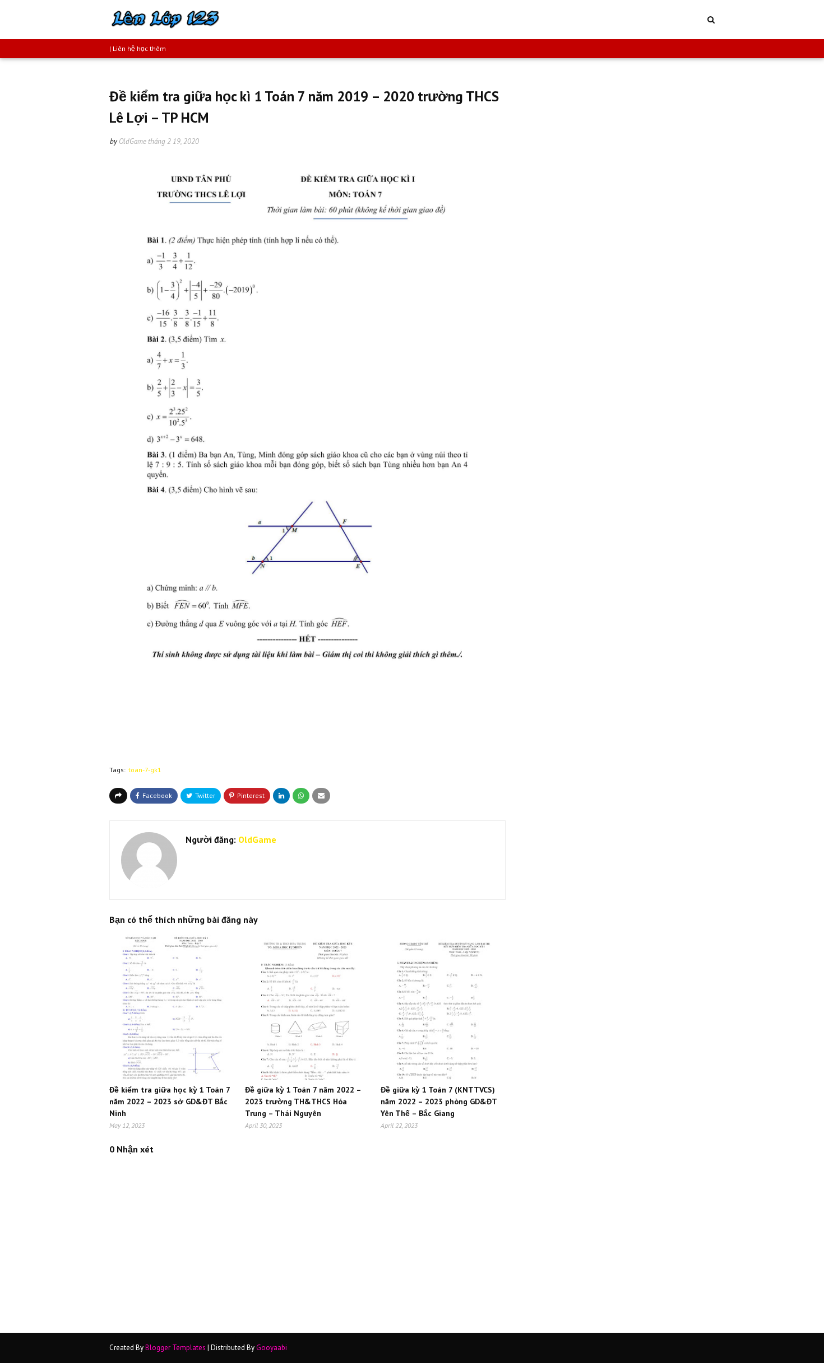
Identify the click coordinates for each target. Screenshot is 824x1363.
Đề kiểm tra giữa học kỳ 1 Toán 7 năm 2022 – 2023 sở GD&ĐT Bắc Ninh (169, 1101)
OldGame (132, 141)
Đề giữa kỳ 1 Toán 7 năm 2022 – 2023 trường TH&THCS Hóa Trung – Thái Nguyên (303, 1101)
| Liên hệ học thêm (137, 48)
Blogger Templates (175, 1347)
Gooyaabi (271, 1347)
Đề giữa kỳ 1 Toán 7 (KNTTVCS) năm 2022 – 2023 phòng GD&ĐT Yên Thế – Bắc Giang (439, 1101)
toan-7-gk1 (144, 769)
